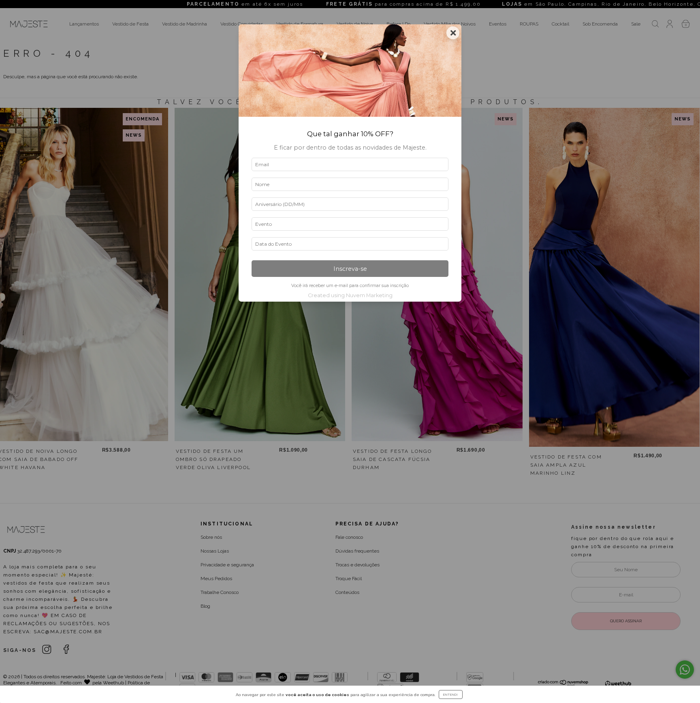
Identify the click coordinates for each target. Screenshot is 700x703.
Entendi (450, 694)
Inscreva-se (350, 268)
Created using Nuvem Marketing (350, 295)
